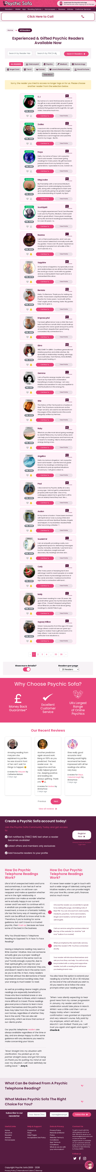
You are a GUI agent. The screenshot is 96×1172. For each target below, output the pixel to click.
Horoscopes (10, 1140)
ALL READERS (16, 64)
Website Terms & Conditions (57, 1138)
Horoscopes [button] (50, 9)
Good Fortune (83, 69)
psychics (65, 914)
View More (48, 75)
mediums (57, 914)
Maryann (22, 772)
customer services (83, 1143)
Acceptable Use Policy (36, 1137)
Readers (8, 1135)
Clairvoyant (33, 64)
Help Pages (32, 1135)
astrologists (58, 920)
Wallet (17, 9)
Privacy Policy (55, 1130)
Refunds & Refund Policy (57, 1134)
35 (56, 654)
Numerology (79, 64)
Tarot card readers (78, 914)
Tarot (29, 69)
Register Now (82, 835)
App (24, 9)
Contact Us (31, 1130)
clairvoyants (83, 911)
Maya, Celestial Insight (75, 776)
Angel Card (14, 69)
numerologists (76, 917)
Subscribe (80, 1114)
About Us (8, 1133)
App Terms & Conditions (55, 1143)
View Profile (64, 116)
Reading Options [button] (35, 9)
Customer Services (83, 9)
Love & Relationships (61, 69)
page (69, 908)
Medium (63, 64)
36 (61, 654)
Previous (42, 801)
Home (10, 30)
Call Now (44, 116)
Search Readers (75, 53)
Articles (70, 9)
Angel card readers (62, 917)
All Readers (25, 30)
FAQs (29, 1133)
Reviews (61, 9)
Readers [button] (8, 9)
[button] (48, 16)
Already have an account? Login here (81, 843)
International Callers (26, 1171)
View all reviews (46, 808)
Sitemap (39, 1171)
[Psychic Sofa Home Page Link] (19, 3)
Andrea (51, 786)
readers (32, 1029)
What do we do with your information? (58, 1148)
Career (41, 69)
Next (56, 801)
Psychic (49, 64)
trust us (22, 925)
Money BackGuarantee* (18, 708)
